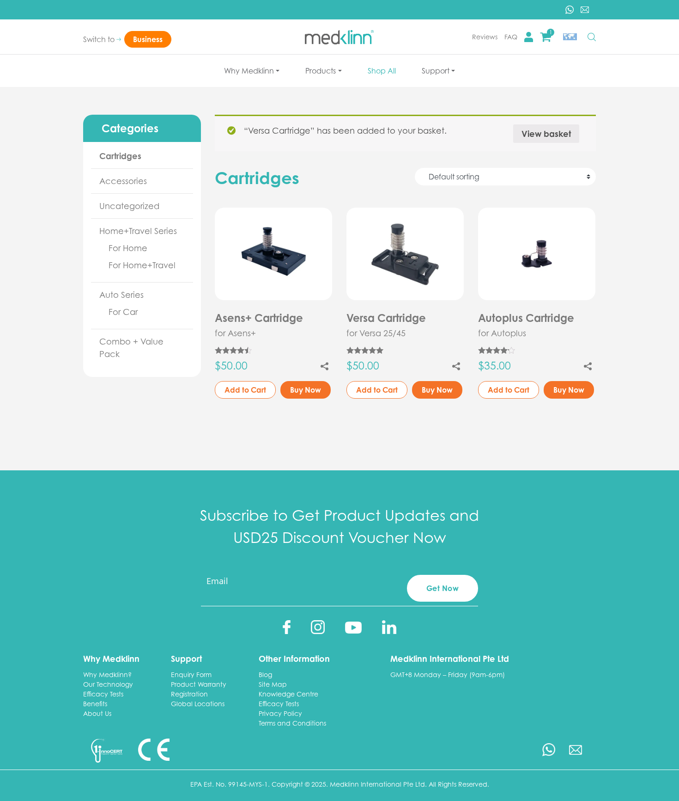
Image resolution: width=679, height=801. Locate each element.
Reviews (484, 37)
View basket (546, 134)
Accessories (123, 181)
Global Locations (197, 704)
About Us (97, 713)
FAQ (510, 37)
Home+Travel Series (138, 231)
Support (435, 70)
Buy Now (305, 389)
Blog (265, 674)
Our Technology (108, 684)
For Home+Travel (142, 265)
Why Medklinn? (107, 674)
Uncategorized (129, 206)
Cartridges (120, 156)
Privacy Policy (280, 713)
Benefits (95, 704)
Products (320, 70)
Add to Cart (245, 389)
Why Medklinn (249, 70)
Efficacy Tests (103, 694)
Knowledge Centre (288, 694)
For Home (128, 248)
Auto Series (121, 295)
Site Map (273, 684)
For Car (123, 312)
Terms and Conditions (292, 723)
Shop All (382, 70)
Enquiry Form (191, 674)
